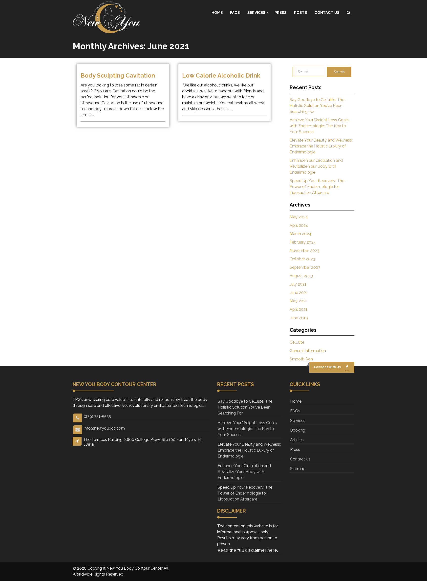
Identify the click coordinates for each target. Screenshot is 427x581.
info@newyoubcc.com (104, 428)
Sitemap (297, 468)
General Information (308, 350)
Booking (297, 430)
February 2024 (303, 242)
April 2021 (298, 309)
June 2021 (299, 292)
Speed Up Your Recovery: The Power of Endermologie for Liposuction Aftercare (317, 186)
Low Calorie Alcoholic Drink (221, 75)
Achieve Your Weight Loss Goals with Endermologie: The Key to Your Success (319, 126)
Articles (297, 439)
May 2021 (298, 301)
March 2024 (300, 233)
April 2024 (299, 225)
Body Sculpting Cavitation (118, 75)
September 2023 (305, 267)
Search (339, 72)
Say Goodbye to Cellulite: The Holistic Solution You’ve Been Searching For (317, 105)
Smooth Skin (301, 359)
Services (256, 12)
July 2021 (298, 284)
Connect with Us (327, 367)
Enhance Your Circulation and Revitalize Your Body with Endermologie (316, 166)
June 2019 (299, 317)
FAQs (235, 12)
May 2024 (299, 217)
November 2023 (304, 250)
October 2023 (302, 259)
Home (217, 12)
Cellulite (297, 342)
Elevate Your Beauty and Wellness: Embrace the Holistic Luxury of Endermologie (321, 146)
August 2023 (301, 275)
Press (281, 12)
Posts (300, 12)
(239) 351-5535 (97, 416)
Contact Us (327, 12)
